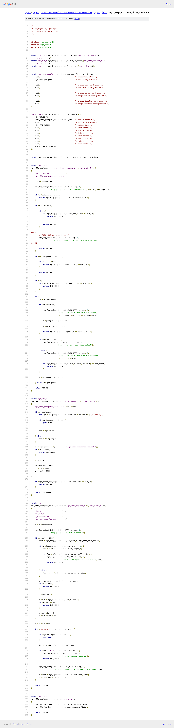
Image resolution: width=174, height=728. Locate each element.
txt (163, 724)
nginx (28, 12)
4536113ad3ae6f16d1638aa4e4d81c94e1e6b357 (66, 12)
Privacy (22, 724)
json (169, 724)
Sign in (168, 4)
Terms (29, 724)
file (77, 19)
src (98, 12)
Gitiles (15, 724)
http (104, 12)
